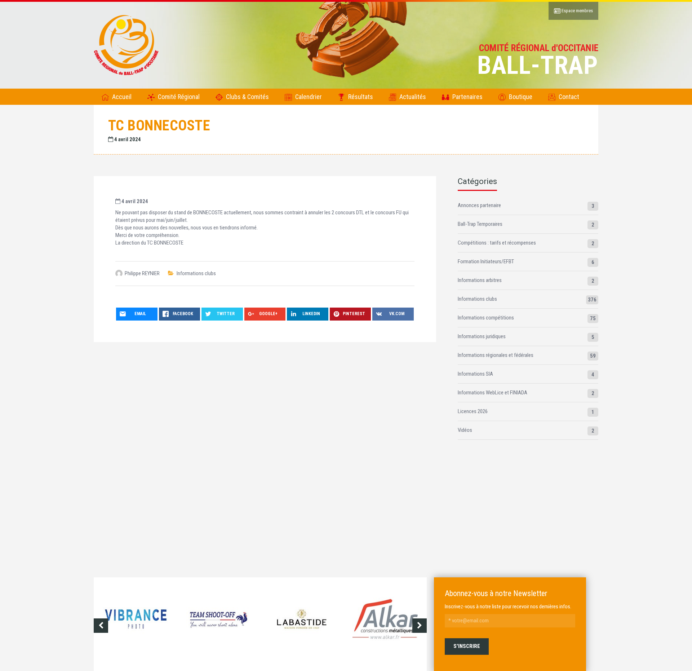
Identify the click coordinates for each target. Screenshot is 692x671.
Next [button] (419, 625)
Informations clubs (196, 273)
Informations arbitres (480, 280)
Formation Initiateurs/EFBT (486, 261)
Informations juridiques (482, 336)
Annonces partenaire (479, 205)
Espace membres (576, 10)
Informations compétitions (486, 317)
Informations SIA (475, 374)
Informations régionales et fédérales (495, 355)
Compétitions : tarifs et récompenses (497, 243)
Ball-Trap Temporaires (480, 224)
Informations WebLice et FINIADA (492, 392)
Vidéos (465, 430)
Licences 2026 (473, 411)
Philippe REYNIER (142, 273)
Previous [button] (101, 625)
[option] (135, 625)
